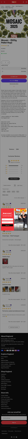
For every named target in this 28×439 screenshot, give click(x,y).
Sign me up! (7, 225)
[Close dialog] (26, 209)
